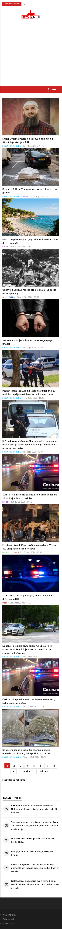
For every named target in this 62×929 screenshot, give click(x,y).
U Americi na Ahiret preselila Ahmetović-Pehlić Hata (33, 840)
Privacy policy (9, 914)
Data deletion (9, 919)
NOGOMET (6, 552)
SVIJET (4, 603)
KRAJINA (11, 297)
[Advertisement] (31, 54)
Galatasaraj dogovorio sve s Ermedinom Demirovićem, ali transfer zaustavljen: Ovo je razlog (35, 884)
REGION (24, 196)
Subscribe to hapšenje (13, 779)
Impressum (8, 923)
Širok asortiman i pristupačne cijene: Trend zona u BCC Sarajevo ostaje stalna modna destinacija (35, 825)
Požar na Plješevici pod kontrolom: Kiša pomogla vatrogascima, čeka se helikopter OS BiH (35, 868)
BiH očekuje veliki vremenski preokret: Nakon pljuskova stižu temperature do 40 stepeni (34, 809)
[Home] (31, 14)
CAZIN (4, 297)
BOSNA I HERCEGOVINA (11, 146)
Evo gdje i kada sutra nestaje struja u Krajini (32, 853)
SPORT (14, 552)
